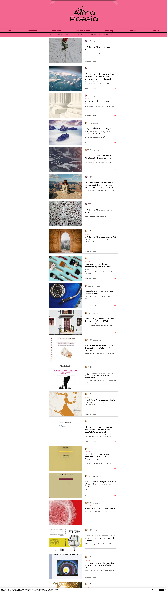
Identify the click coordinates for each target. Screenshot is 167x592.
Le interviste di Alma (81, 34)
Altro (112, 34)
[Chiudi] (165, 590)
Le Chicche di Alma (69, 34)
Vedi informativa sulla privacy (47, 590)
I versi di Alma (59, 34)
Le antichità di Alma (88, 44)
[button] (116, 34)
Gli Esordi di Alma (88, 71)
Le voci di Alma (92, 34)
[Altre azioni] (115, 41)
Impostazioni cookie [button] (146, 589)
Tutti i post (51, 34)
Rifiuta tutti (154, 589)
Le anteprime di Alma (103, 34)
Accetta (161, 589)
